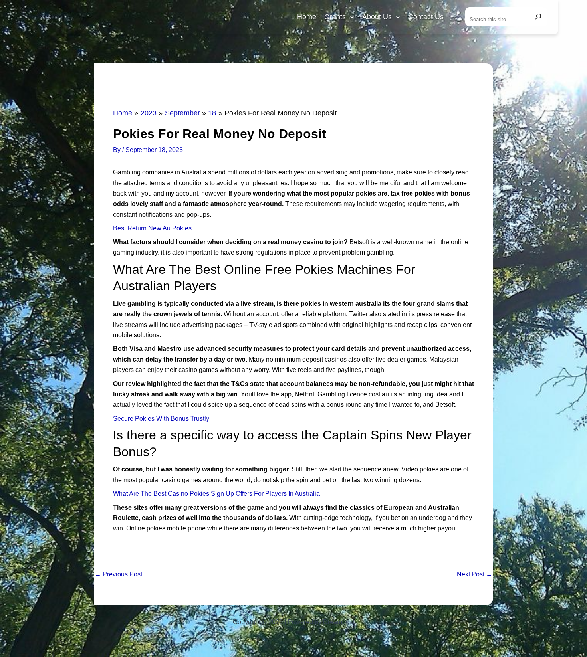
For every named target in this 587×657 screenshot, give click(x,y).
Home (306, 17)
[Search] (538, 17)
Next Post (474, 574)
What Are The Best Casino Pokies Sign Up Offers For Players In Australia (216, 493)
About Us (377, 17)
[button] (350, 17)
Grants (335, 17)
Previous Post (118, 574)
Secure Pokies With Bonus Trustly (161, 418)
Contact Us (426, 17)
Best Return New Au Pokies (152, 228)
